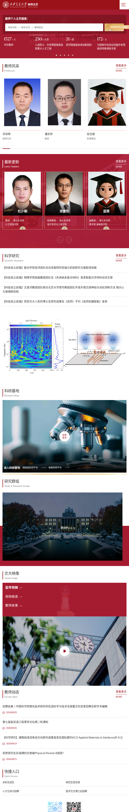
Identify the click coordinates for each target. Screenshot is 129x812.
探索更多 (64, 436)
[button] (6, 148)
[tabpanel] (18, 42)
